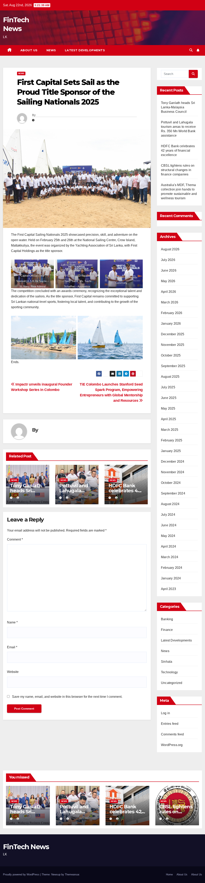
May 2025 (168, 408)
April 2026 (168, 291)
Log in (165, 713)
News (51, 50)
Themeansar (72, 874)
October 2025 (171, 355)
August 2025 (170, 376)
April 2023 (168, 589)
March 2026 (169, 302)
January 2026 (171, 323)
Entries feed (169, 723)
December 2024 (172, 461)
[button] (191, 50)
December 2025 (172, 334)
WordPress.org (172, 745)
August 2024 (170, 504)
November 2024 (172, 472)
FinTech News (26, 847)
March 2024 (169, 557)
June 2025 (168, 398)
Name (12, 622)
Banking (167, 619)
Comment (15, 539)
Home (169, 874)
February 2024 (171, 567)
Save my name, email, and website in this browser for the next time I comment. (67, 696)
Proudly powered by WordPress (21, 874)
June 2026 (168, 270)
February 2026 (171, 313)
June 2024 (168, 525)
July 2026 (168, 260)
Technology (169, 672)
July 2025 (168, 387)
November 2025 (172, 344)
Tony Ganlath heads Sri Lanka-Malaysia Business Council (178, 107)
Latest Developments (85, 50)
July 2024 (168, 514)
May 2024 (168, 536)
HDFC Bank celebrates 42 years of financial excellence (178, 150)
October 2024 (171, 482)
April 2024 (168, 546)
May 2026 (168, 281)
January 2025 (171, 451)
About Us (29, 50)
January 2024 (171, 578)
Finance (167, 629)
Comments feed (172, 734)
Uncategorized (171, 683)
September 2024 (173, 493)
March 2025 (169, 429)
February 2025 (171, 440)
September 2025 (173, 366)
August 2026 (170, 249)
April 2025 (168, 419)
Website (13, 672)
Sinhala (166, 661)
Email (12, 647)
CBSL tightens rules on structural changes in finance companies (177, 170)
